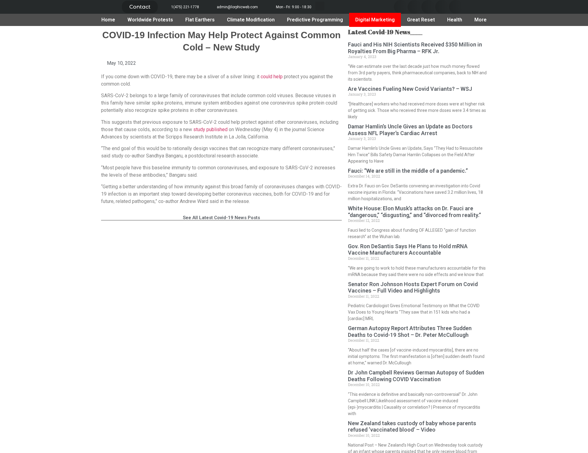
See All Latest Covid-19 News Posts (221, 217)
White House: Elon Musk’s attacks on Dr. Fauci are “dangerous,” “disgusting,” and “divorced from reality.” (414, 211)
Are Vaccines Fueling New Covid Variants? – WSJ (410, 89)
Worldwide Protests (150, 20)
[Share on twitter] (414, 7)
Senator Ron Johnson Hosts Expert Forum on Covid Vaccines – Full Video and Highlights (413, 287)
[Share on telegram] (442, 7)
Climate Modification (251, 20)
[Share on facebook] (401, 7)
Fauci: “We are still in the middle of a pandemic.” (408, 171)
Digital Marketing (375, 20)
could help (272, 76)
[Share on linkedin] (428, 7)
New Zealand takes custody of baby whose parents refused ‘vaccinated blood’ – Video (412, 426)
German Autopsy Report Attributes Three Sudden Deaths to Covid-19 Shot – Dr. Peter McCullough (410, 331)
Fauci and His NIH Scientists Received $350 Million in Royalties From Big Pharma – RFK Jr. (415, 47)
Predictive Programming (315, 20)
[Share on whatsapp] (456, 7)
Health (454, 20)
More (480, 20)
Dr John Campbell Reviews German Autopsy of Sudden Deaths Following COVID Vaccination (416, 375)
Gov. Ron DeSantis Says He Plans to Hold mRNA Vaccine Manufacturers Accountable (408, 249)
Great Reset (421, 20)
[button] (140, 7)
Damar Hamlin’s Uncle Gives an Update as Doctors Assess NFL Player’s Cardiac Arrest (410, 129)
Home (108, 20)
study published (210, 129)
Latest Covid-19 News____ (385, 32)
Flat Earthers (200, 20)
